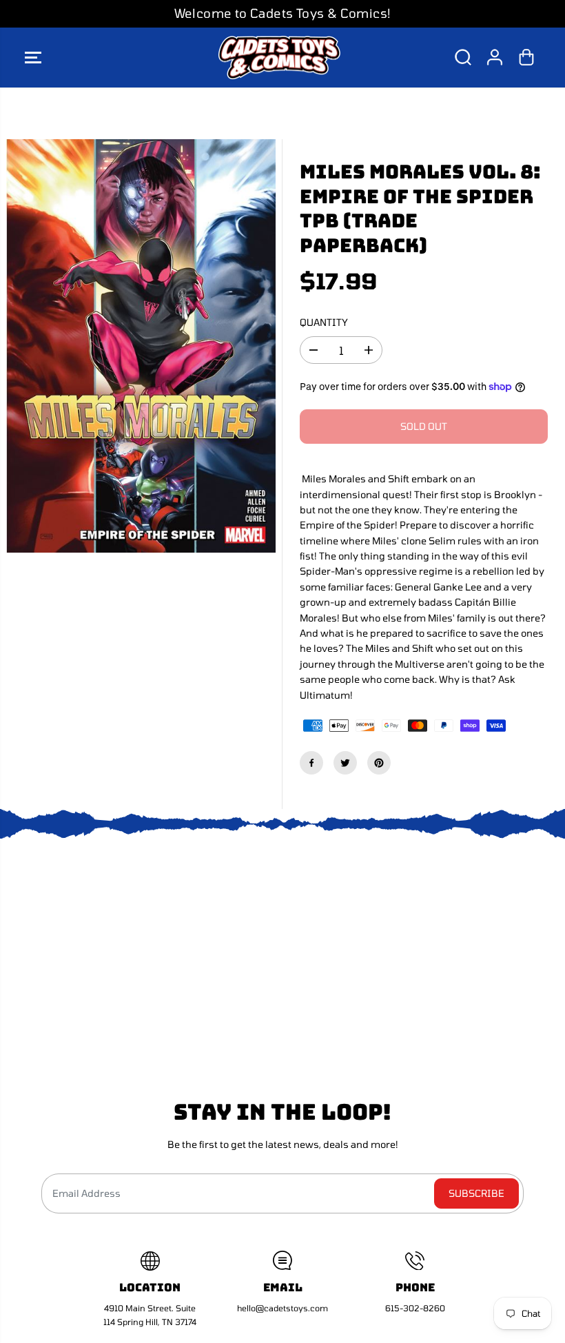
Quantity (324, 322)
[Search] (463, 57)
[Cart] (526, 57)
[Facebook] (311, 763)
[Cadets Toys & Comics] (279, 58)
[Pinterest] (379, 763)
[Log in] (494, 57)
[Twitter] (345, 763)
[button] (33, 58)
